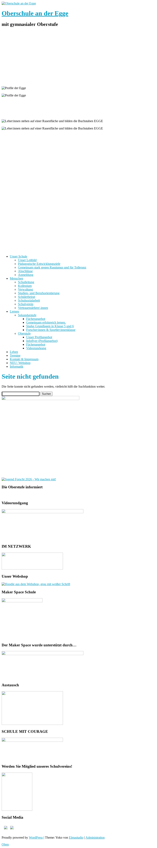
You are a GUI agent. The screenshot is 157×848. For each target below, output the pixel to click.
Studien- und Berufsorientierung (38, 293)
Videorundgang (36, 348)
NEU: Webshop (20, 363)
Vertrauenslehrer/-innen (33, 308)
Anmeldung (25, 274)
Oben (5, 844)
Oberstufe (24, 333)
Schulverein (25, 304)
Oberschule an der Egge (35, 13)
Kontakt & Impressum (24, 359)
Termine (15, 355)
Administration (95, 837)
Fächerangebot (35, 319)
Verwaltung (25, 289)
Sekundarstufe (27, 315)
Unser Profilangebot (39, 337)
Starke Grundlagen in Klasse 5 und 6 (50, 326)
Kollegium (25, 285)
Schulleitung (26, 282)
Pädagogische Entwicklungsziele (39, 263)
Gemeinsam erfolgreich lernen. (46, 322)
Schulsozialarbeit (29, 300)
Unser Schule (18, 256)
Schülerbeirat (26, 297)
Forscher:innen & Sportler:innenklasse (50, 330)
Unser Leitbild (27, 260)
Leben (14, 352)
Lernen (14, 311)
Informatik (16, 366)
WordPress (36, 837)
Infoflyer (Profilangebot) (42, 341)
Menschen (16, 278)
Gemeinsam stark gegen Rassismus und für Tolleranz (52, 267)
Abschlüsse (25, 271)
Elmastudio (76, 837)
